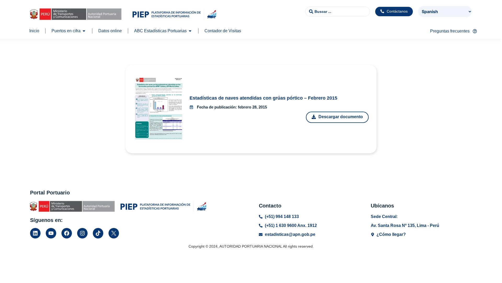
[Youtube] (51, 233)
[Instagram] (82, 233)
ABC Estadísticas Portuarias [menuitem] (160, 31)
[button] (84, 31)
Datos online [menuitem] (110, 31)
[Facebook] (66, 233)
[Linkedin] (35, 233)
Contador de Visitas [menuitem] (222, 31)
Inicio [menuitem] (34, 31)
